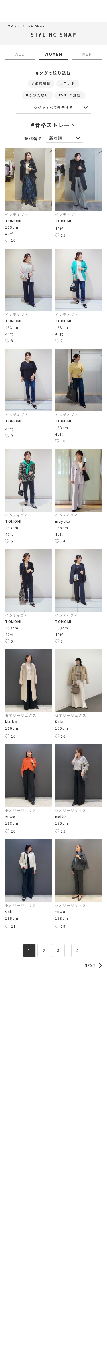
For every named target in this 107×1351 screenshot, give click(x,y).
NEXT (90, 965)
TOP (9, 26)
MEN (87, 54)
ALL (19, 54)
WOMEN (53, 54)
